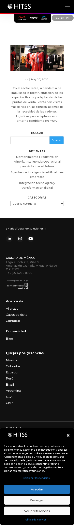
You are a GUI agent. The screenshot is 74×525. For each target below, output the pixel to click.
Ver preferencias (37, 511)
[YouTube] (30, 238)
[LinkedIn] (9, 238)
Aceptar (37, 489)
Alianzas (12, 308)
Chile (9, 403)
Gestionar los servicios (36, 478)
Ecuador (12, 372)
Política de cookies (35, 519)
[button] (68, 435)
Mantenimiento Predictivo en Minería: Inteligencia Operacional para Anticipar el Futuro (37, 161)
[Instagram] (20, 238)
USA (9, 397)
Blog (9, 338)
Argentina (13, 390)
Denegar (37, 500)
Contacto (13, 321)
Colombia (13, 366)
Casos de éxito (16, 314)
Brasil (10, 384)
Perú (9, 378)
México (11, 360)
